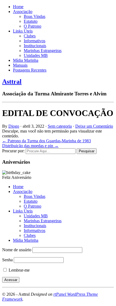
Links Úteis (23, 31)
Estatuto (30, 21)
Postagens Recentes (29, 70)
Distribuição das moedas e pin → (30, 145)
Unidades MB (36, 55)
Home (18, 6)
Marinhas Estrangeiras (43, 50)
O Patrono (32, 26)
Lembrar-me (19, 270)
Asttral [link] (12, 81)
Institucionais (35, 45)
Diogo (13, 126)
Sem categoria (60, 126)
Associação (22, 11)
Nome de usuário (16, 249)
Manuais (20, 65)
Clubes (30, 36)
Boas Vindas (34, 16)
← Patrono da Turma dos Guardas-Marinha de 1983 (46, 140)
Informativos (34, 40)
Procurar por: (13, 151)
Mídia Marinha (25, 60)
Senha (7, 259)
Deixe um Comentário (94, 126)
